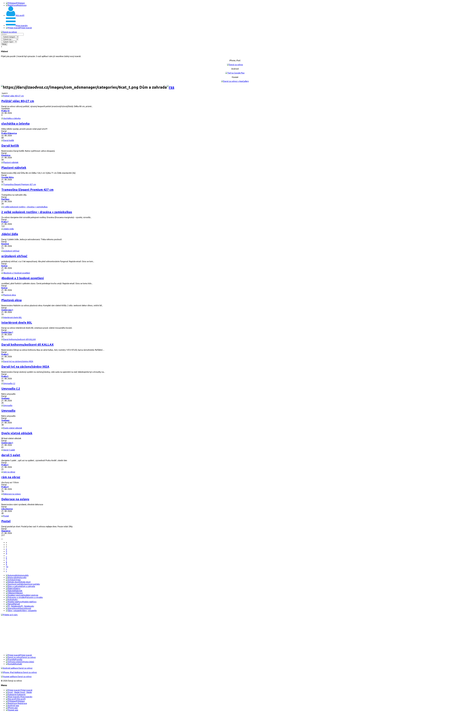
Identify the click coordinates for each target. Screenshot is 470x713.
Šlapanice (5, 531)
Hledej (4, 44)
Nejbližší (5, 93)
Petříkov (5, 199)
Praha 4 (4, 487)
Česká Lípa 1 (7, 310)
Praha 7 (4, 222)
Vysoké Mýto (7, 177)
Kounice (5, 244)
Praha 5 (4, 465)
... (6, 556)
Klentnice (5, 155)
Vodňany (5, 398)
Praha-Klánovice (9, 133)
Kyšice (4, 266)
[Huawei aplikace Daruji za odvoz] (16, 676)
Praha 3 (4, 354)
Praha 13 (5, 111)
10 (7, 567)
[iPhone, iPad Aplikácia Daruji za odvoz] (19, 672)
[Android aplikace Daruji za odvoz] (16, 668)
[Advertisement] (74, 635)
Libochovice (7, 509)
